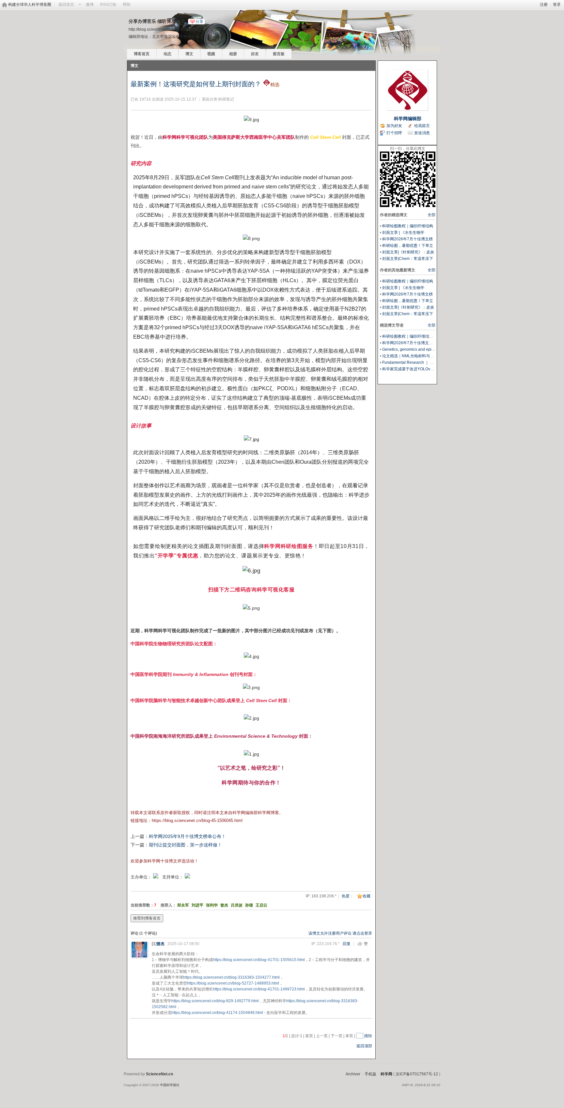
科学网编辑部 (407, 118)
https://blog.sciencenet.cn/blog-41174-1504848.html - (218, 1012)
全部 (431, 215)
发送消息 (422, 133)
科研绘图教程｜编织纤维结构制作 (411, 336)
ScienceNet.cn (159, 1074)
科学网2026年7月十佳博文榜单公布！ (415, 343)
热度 (346, 896)
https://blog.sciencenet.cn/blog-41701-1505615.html (259, 959)
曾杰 (224, 905)
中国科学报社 (170, 1085)
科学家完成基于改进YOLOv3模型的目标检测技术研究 (429, 369)
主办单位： (141, 877)
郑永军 (183, 905)
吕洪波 (237, 905)
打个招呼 (394, 133)
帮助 (127, 4)
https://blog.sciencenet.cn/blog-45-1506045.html (197, 820)
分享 (199, 21)
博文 (189, 54)
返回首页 (66, 4)
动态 (167, 54)
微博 (90, 4)
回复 (347, 943)
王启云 (261, 905)
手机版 (370, 1074)
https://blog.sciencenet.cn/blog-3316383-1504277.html (231, 977)
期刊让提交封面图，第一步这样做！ (185, 844)
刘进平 (197, 905)
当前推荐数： (142, 905)
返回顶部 (364, 1046)
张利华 (212, 905)
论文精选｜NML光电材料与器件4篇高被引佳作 (422, 356)
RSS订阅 (108, 4)
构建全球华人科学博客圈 (29, 4)
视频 (211, 54)
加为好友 (394, 125)
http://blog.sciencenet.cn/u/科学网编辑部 (164, 29)
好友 (255, 54)
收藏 (366, 896)
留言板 (279, 54)
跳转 (368, 1036)
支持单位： (173, 877)
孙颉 (249, 905)
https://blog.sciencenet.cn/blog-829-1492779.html (215, 1001)
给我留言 (422, 125)
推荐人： (168, 905)
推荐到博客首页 (147, 918)
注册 (544, 4)
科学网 (386, 1074)
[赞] (359, 943)
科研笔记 (226, 99)
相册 (233, 54)
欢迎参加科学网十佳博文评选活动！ (164, 861)
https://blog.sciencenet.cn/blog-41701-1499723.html (259, 989)
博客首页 (141, 54)
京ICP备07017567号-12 (417, 1074)
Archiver (353, 1074)
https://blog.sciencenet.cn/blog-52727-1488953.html (233, 983)
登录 (557, 4)
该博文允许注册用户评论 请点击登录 (340, 933)
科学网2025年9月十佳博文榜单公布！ (187, 836)
